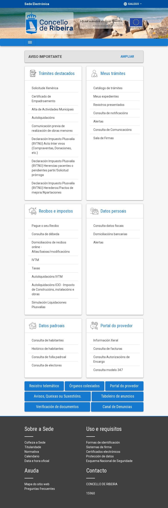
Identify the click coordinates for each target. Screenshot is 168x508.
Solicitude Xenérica (45, 88)
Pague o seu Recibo (45, 225)
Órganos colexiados (84, 386)
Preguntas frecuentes (39, 488)
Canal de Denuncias (117, 407)
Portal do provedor (124, 386)
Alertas (98, 121)
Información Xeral (105, 340)
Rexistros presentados (108, 105)
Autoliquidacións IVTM (47, 276)
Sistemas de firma (99, 447)
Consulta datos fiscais (108, 225)
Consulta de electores (47, 365)
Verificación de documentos (57, 407)
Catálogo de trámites (107, 88)
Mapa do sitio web (36, 484)
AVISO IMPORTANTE (45, 57)
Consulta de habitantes (48, 340)
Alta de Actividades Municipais (53, 109)
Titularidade (32, 447)
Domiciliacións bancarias (110, 234)
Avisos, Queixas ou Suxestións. (57, 396)
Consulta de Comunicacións (112, 129)
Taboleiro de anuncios (117, 396)
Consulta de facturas (107, 348)
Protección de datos (100, 456)
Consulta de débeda (45, 234)
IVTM (35, 260)
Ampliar (127, 56)
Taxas (36, 268)
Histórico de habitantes (47, 348)
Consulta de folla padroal (49, 357)
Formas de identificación (103, 442)
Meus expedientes (106, 96)
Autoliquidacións (43, 117)
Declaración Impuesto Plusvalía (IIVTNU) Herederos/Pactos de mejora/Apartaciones (53, 187)
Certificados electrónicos (103, 451)
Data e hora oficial (36, 461)
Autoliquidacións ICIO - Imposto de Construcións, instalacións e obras (53, 289)
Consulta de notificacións (110, 113)
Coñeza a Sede (35, 442)
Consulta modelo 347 (108, 370)
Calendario (31, 456)
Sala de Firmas (103, 138)
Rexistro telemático (44, 386)
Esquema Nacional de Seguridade (109, 461)
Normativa (31, 451)
